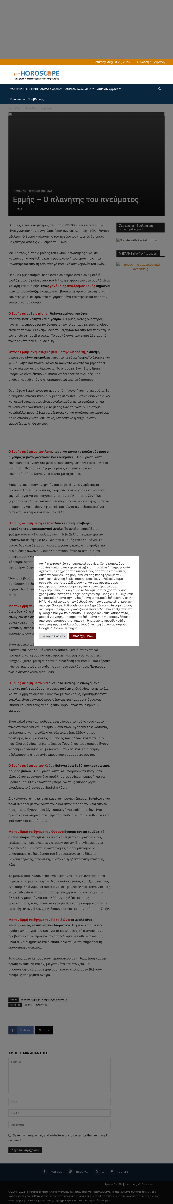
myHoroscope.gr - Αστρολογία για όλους (44, 999)
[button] (159, 89)
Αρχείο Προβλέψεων (117, 1184)
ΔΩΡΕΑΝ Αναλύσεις (78, 89)
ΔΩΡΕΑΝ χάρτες (107, 89)
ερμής (28, 1004)
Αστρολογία (15, 108)
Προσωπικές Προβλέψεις (27, 99)
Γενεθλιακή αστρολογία (40, 190)
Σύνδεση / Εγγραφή (151, 62)
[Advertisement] (86, 29)
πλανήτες (41, 1004)
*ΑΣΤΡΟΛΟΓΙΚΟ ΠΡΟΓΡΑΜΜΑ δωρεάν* (36, 89)
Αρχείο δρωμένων (143, 1184)
